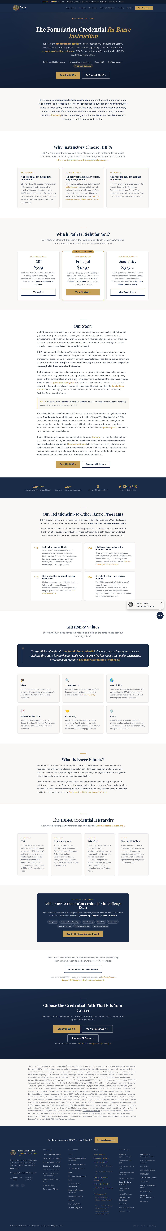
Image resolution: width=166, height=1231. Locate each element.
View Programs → (144, 8)
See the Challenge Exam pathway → (83, 934)
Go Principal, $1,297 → (96, 75)
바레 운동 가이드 (124, 1211)
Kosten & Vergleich (125, 1194)
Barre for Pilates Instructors (74, 1185)
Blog (70, 1172)
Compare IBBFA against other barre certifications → (83, 980)
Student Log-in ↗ (75, 1208)
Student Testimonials (76, 1168)
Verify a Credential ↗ (102, 1184)
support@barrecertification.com (24, 1173)
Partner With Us (74, 1204)
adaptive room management (63, 382)
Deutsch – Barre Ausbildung (125, 1183)
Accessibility (151, 1226)
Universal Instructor (107, 8)
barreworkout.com (77, 444)
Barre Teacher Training (76, 1164)
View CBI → (38, 292)
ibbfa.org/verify (72, 187)
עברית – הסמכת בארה (148, 1178)
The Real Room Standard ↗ (103, 1167)
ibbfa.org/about (107, 977)
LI (22, 1185)
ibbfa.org (56, 115)
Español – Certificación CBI (125, 1156)
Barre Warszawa (145, 1191)
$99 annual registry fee (91, 1111)
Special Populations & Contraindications (50, 1175)
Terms (143, 1226)
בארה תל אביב (144, 1181)
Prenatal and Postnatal (51, 1170)
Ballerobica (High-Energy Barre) (51, 1180)
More (129, 8)
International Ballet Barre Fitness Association (49, 1066)
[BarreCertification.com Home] (19, 8)
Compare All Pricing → (96, 464)
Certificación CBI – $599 (125, 1162)
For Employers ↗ (100, 1194)
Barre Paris (144, 1201)
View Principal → (83, 292)
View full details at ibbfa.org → (110, 826)
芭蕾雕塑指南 (144, 1174)
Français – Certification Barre (147, 1196)
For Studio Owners (75, 1196)
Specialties (93, 8)
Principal (82, 8)
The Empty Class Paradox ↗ (104, 1173)
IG (12, 1185)
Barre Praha (123, 1204)
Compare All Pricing (50, 1189)
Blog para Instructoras (126, 1178)
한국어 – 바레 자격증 (126, 1208)
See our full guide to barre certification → (88, 792)
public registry (110, 427)
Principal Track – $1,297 (52, 1162)
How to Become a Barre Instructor (77, 1159)
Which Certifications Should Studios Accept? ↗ (103, 1200)
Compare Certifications (77, 1176)
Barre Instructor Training (52, 1158)
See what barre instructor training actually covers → (83, 160)
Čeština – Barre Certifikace (125, 1199)
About (70, 1154)
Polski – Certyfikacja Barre (147, 1186)
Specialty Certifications (52, 1166)
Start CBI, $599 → (68, 75)
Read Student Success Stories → (83, 969)
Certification (70, 8)
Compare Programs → (106, 1140)
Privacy (135, 1226)
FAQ (70, 1180)
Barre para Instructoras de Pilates (126, 1173)
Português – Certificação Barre (147, 1156)
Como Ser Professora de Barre (147, 1162)
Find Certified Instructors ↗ (103, 1189)
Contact (71, 1200)
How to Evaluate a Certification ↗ (101, 1179)
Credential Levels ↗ (101, 1158)
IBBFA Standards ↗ (101, 1162)
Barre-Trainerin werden (124, 1189)
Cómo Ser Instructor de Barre (127, 1168)
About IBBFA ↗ (99, 1154)
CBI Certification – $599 (52, 1154)
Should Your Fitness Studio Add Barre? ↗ (102, 1213)
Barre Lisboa (144, 1166)
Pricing (121, 8)
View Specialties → (127, 292)
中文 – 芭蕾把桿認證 (147, 1170)
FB (17, 1185)
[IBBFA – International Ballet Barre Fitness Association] (13, 1153)
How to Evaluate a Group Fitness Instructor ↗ (103, 1207)
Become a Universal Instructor (75, 1191)
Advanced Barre (48, 1185)
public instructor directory (79, 1108)
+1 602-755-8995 (17, 1178)
